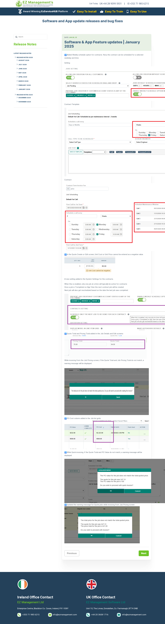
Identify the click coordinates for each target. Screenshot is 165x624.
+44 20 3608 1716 (99, 614)
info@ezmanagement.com (65, 614)
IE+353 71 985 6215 (138, 3)
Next (143, 553)
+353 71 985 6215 (30, 614)
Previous (72, 553)
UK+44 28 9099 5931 (111, 3)
